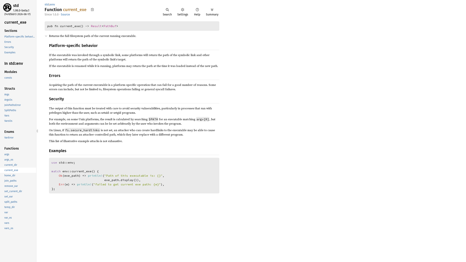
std (16, 5)
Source (65, 14)
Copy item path (92, 9)
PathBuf (110, 26)
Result (96, 26)
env (52, 4)
